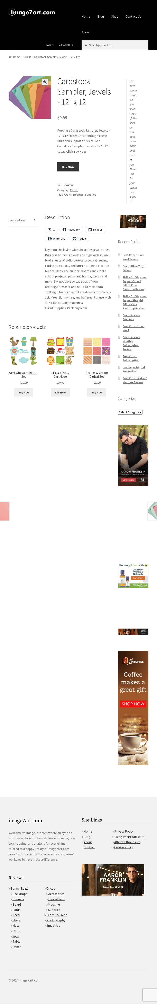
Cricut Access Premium (131, 317)
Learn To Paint (56, 915)
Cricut (27, 57)
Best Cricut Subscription (131, 358)
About (86, 32)
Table (16, 941)
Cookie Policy (123, 847)
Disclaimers (66, 44)
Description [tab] (17, 220)
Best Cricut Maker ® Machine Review (135, 380)
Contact (89, 847)
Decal (16, 915)
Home (86, 16)
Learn (49, 44)
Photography (55, 920)
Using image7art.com (129, 837)
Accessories (56, 894)
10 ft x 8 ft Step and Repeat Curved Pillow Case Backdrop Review (135, 283)
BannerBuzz (19, 888)
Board (16, 904)
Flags (16, 920)
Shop (114, 16)
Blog (100, 16)
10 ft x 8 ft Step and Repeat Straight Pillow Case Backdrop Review (135, 302)
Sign (15, 936)
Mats (15, 925)
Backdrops (19, 894)
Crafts (68, 194)
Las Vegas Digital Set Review (134, 369)
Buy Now (68, 167)
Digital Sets (56, 899)
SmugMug (53, 925)
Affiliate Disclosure (127, 842)
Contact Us (133, 16)
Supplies (90, 194)
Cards (16, 910)
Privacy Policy (123, 831)
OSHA (16, 931)
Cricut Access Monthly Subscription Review (131, 343)
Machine (54, 904)
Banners (18, 899)
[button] (45, 82)
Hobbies (78, 194)
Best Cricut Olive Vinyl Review (133, 257)
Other (16, 947)
